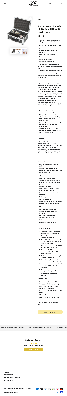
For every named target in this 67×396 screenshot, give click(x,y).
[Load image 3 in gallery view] (24, 51)
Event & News (8, 380)
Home (39, 19)
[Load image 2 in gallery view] (18, 51)
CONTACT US (8, 375)
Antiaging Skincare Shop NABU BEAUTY (48, 23)
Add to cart (50, 312)
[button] (49, 3)
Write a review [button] (33, 350)
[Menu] (5, 3)
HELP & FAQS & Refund (12, 377)
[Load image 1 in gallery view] (13, 51)
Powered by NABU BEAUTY (11, 392)
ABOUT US (7, 372)
